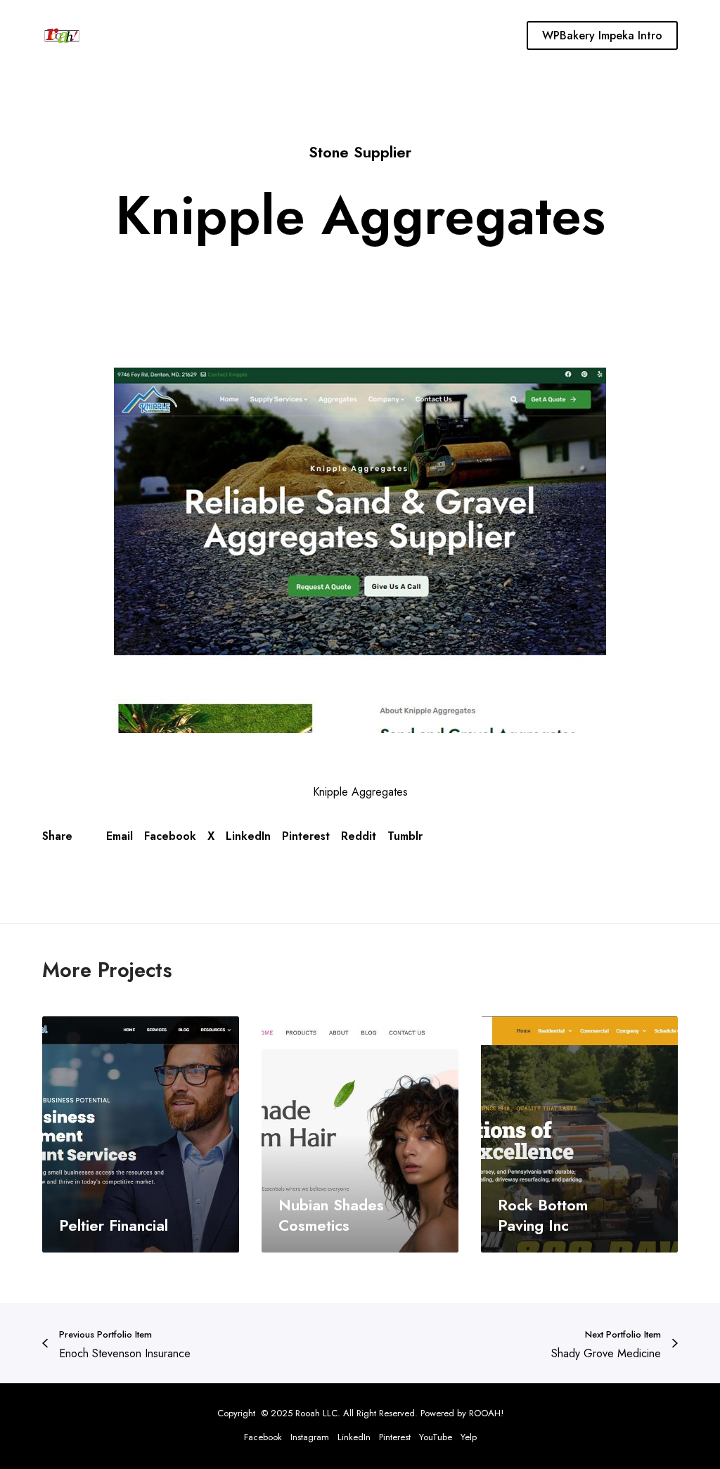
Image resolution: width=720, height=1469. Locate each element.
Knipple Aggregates (360, 792)
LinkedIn (248, 836)
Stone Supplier (360, 152)
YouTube (435, 1437)
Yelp (469, 1437)
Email (119, 836)
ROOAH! (486, 1413)
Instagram (309, 1437)
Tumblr (405, 836)
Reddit (358, 836)
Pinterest (306, 836)
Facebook (170, 836)
